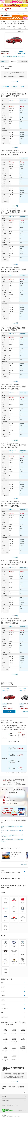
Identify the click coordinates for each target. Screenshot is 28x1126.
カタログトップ (4, 61)
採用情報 (16, 1105)
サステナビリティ (17, 1116)
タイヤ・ (19, 27)
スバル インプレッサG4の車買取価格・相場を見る (12, 827)
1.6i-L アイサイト (12, 216)
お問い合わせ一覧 (10, 1116)
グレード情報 (6, 86)
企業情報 (3, 1105)
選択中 (9, 711)
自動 (25, 27)
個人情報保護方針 (10, 1105)
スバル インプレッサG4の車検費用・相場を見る (12, 831)
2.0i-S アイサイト (12, 100)
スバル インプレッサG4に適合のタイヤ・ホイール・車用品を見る (12, 835)
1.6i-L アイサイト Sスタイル (12, 451)
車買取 (8, 27)
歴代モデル (15, 86)
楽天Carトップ (4, 13)
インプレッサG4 (5, 688)
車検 (14, 27)
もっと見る (14, 147)
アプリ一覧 (4, 1116)
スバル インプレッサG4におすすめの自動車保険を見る (12, 840)
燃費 (23, 86)
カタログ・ (3, 27)
